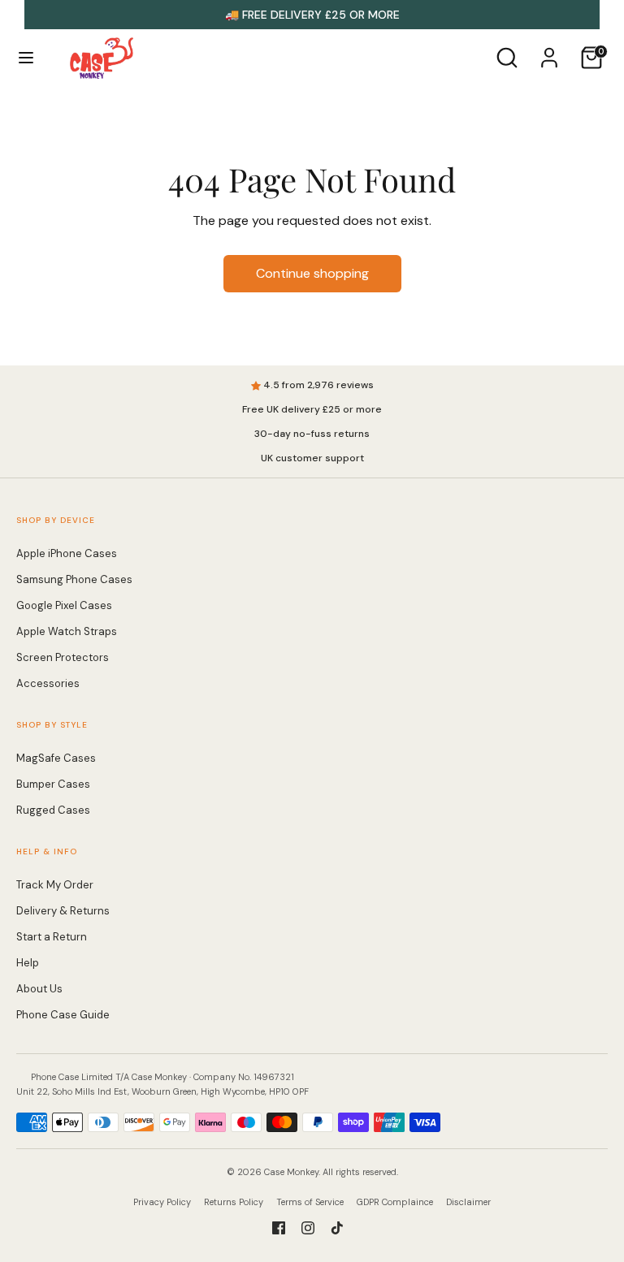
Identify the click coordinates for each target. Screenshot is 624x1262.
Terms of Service (310, 1202)
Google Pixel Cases (64, 605)
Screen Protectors (62, 657)
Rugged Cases (53, 810)
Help (27, 963)
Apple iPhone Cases (66, 553)
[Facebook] (278, 1227)
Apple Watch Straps (66, 631)
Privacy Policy (162, 1202)
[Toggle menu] (26, 57)
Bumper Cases (53, 784)
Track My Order (54, 885)
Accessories (48, 683)
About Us (39, 989)
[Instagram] (307, 1227)
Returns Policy (233, 1202)
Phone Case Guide (63, 1015)
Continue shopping (312, 273)
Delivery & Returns (63, 911)
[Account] (549, 50)
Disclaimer (468, 1202)
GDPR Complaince (395, 1202)
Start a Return (51, 937)
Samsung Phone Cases (74, 579)
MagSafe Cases (56, 758)
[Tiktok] (337, 1227)
